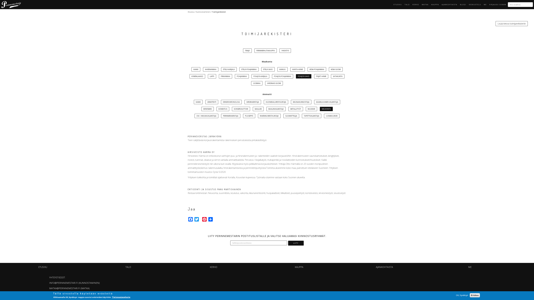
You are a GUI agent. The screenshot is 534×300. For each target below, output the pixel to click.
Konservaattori (241, 109)
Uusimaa (256, 83)
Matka (425, 4)
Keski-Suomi (336, 69)
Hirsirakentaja (252, 102)
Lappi (212, 76)
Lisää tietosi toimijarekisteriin (512, 23)
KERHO (415, 4)
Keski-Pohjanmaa (317, 69)
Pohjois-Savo (303, 76)
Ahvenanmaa (210, 69)
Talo (407, 4)
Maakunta (267, 61)
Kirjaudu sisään (497, 4)
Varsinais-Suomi (274, 83)
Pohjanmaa (242, 76)
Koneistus (222, 109)
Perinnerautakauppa (265, 50)
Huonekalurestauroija (276, 102)
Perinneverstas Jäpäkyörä (205, 136)
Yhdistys (285, 50)
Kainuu (282, 69)
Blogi (463, 4)
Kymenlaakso (197, 76)
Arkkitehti (211, 102)
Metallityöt (295, 109)
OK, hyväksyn (462, 295)
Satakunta (338, 76)
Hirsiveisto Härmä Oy (201, 152)
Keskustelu (475, 4)
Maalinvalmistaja (276, 109)
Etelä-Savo (268, 69)
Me (485, 4)
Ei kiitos (475, 295)
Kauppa (435, 4)
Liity (295, 243)
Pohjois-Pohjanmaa (282, 76)
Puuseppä (249, 116)
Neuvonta (326, 109)
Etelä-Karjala (229, 69)
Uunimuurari (332, 116)
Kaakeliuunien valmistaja (327, 102)
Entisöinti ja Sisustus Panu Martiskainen (214, 189)
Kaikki (195, 69)
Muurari (311, 109)
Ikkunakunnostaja (301, 102)
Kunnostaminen (203, 12)
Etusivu (398, 4)
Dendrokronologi (231, 102)
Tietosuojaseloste (121, 297)
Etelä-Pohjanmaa (249, 69)
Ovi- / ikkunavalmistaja (206, 116)
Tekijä (247, 50)
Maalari (258, 109)
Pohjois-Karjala (260, 76)
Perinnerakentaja (230, 116)
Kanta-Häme (297, 69)
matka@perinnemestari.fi (64, 288)
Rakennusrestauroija (269, 116)
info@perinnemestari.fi (63, 282)
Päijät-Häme (321, 76)
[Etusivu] (10, 4)
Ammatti (267, 94)
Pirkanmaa (225, 76)
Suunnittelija (291, 116)
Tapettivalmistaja (311, 116)
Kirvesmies (207, 109)
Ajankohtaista (449, 4)
